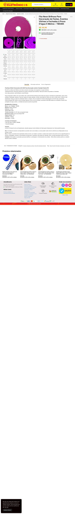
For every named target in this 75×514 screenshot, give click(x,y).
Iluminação (62, 145)
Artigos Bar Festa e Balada (11, 13)
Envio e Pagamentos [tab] (46, 84)
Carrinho (61, 5)
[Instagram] (66, 185)
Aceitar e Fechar (7, 510)
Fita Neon (58, 145)
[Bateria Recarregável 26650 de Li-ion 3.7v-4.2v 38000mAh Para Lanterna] (70, 16)
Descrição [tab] (27, 84)
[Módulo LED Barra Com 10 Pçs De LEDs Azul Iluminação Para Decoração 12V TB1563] (10, 162)
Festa (51, 145)
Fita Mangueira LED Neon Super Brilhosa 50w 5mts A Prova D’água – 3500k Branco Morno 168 (64, 173)
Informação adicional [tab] (35, 84)
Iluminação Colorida (42, 145)
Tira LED (68, 145)
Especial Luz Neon (20, 13)
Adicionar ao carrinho (10, 179)
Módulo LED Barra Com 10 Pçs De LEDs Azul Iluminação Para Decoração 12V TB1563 (9, 173)
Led (65, 145)
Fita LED (36, 145)
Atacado (25, 145)
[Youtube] (69, 185)
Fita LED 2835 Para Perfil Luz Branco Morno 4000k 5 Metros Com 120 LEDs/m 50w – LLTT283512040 (28, 173)
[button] (34, 17)
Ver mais (6, 507)
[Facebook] (63, 185)
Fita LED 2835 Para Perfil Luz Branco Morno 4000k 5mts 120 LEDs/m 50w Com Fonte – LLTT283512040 (46, 173)
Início (3, 13)
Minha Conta (55, 5)
